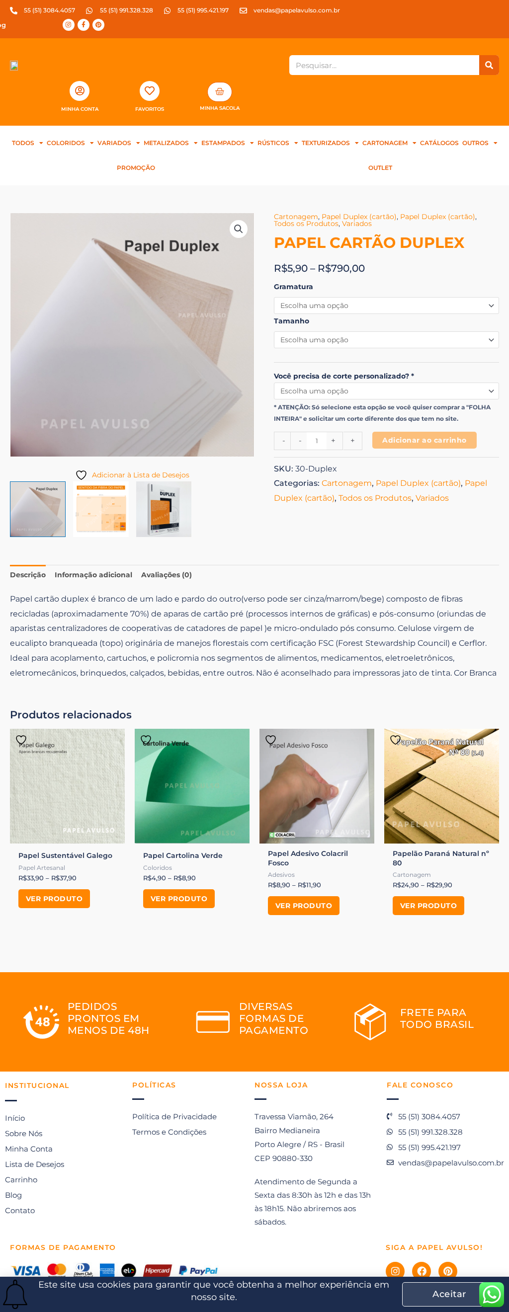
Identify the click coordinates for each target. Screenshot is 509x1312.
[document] (254, 656)
